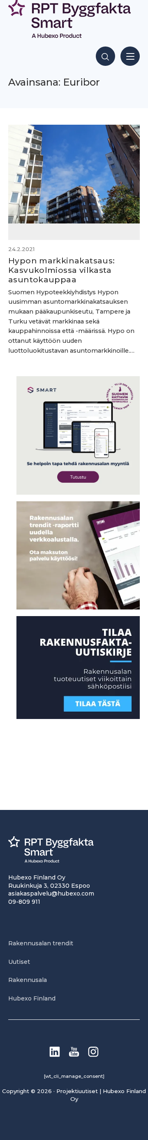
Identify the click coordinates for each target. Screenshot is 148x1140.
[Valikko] (130, 56)
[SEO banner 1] (78, 492)
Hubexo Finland (32, 998)
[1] (78, 717)
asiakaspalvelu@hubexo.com (51, 893)
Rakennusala (27, 980)
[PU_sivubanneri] (78, 607)
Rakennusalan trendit (40, 943)
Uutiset (19, 962)
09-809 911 (24, 901)
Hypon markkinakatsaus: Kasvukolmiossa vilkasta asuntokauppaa (61, 270)
